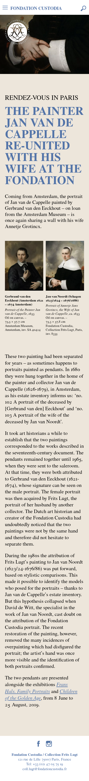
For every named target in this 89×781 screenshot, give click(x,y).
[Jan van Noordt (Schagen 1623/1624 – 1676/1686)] (65, 266)
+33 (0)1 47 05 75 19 (48, 763)
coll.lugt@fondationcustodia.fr (44, 768)
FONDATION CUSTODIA (36, 7)
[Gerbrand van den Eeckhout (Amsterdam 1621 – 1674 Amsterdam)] (24, 266)
